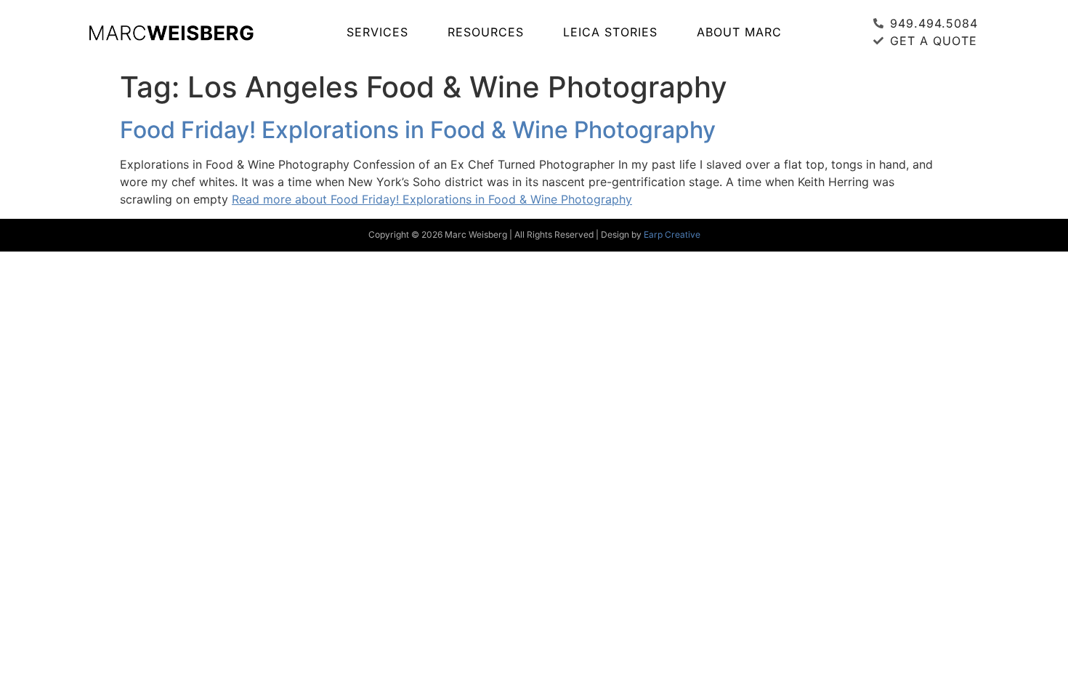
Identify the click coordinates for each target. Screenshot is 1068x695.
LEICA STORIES (610, 32)
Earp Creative (672, 234)
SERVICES (377, 32)
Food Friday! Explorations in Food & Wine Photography (418, 130)
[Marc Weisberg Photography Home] (170, 32)
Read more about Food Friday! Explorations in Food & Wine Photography (432, 199)
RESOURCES (486, 32)
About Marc (739, 32)
